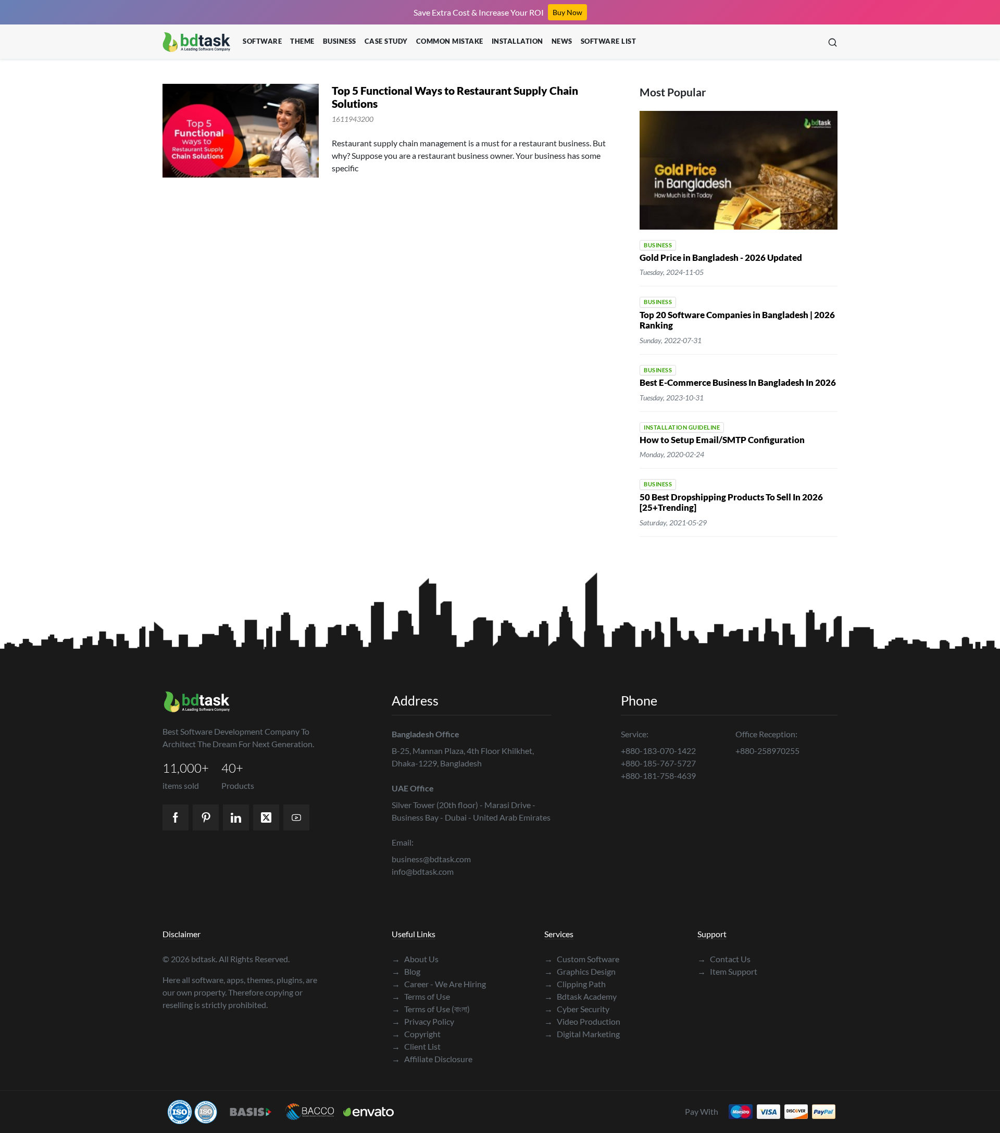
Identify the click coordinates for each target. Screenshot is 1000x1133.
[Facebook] (175, 817)
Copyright (416, 1034)
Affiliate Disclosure (432, 1059)
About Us (415, 959)
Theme (302, 41)
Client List (416, 1046)
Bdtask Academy (580, 996)
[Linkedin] (236, 817)
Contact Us (724, 959)
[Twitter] (266, 817)
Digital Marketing (582, 1034)
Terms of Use (421, 996)
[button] (833, 41)
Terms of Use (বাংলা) (431, 1009)
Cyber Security (576, 1009)
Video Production (582, 1021)
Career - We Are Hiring (439, 984)
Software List (608, 41)
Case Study (386, 41)
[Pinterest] (206, 817)
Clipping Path (575, 984)
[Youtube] (296, 817)
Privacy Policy (423, 1021)
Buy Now (567, 12)
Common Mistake (449, 41)
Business (339, 41)
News (562, 41)
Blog (406, 971)
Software (262, 41)
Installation (517, 41)
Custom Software (581, 959)
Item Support (727, 971)
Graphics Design (580, 971)
